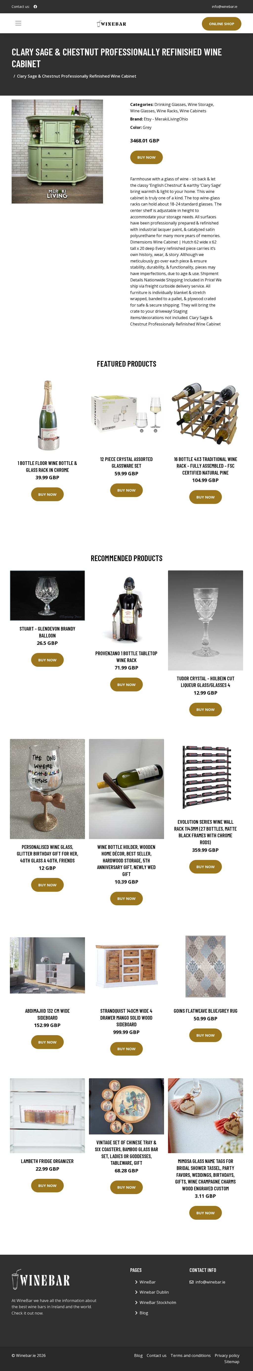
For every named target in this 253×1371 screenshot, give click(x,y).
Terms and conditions (190, 1355)
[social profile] (35, 6)
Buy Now (146, 157)
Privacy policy (227, 1355)
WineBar (148, 1282)
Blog (144, 1313)
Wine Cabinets (193, 111)
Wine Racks (167, 111)
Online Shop (221, 23)
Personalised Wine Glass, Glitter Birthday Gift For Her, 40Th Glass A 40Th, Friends (47, 853)
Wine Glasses (142, 111)
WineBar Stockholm (158, 1302)
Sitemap (231, 1361)
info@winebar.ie (224, 6)
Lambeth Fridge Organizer (47, 1161)
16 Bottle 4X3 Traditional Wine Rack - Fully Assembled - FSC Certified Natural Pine (205, 466)
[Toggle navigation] (18, 23)
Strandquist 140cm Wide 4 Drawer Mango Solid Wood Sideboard (126, 1017)
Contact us (157, 1355)
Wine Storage (200, 104)
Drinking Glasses (170, 104)
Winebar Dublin (154, 1292)
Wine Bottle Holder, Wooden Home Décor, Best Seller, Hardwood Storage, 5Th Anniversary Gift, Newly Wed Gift (126, 860)
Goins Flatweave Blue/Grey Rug (205, 1011)
